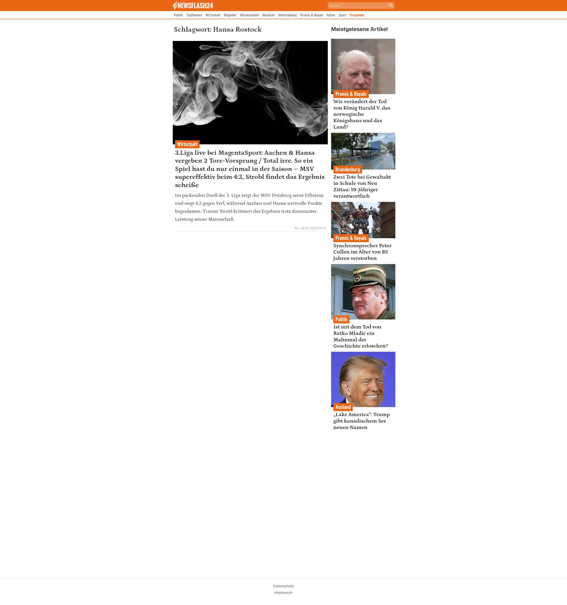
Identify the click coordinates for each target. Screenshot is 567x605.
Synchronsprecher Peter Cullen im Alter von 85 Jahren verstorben (362, 252)
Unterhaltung (287, 14)
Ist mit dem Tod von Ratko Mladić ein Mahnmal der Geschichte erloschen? (360, 336)
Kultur (331, 14)
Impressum (283, 592)
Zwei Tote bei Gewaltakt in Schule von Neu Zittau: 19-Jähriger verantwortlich (362, 186)
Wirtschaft (213, 14)
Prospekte (357, 14)
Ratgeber (230, 14)
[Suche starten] (391, 5)
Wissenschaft (249, 14)
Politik (178, 14)
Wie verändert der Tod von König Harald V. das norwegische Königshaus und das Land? (361, 114)
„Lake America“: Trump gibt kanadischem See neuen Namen (361, 421)
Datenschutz (283, 586)
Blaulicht (268, 14)
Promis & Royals (311, 14)
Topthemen (194, 14)
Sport (342, 14)
